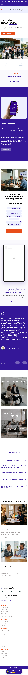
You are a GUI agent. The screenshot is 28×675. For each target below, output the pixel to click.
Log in (22, 9)
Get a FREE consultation (14, 231)
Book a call (6, 149)
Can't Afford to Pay (6, 616)
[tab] (5, 128)
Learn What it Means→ (21, 1)
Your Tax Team (5, 623)
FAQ (2, 632)
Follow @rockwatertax (13, 301)
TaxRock (3, 625)
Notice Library (5, 630)
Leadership (4, 642)
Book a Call (4, 651)
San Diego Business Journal (14, 76)
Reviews (3, 646)
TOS (2, 657)
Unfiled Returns (5, 612)
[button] (25, 9)
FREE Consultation (8, 33)
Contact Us (4, 653)
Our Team (4, 644)
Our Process (5, 621)
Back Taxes (4, 607)
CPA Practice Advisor (14, 81)
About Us (4, 639)
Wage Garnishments (7, 614)
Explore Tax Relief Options (14, 433)
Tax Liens (4, 609)
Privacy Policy (5, 655)
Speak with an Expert (7, 635)
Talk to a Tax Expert (14, 402)
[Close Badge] (21, 669)
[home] (4, 9)
